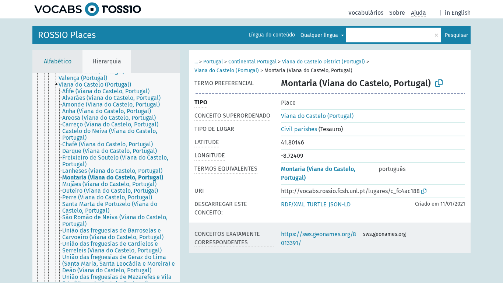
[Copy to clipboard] (439, 83)
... (196, 62)
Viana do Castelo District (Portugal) (323, 62)
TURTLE (317, 204)
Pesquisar (456, 35)
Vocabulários (365, 12)
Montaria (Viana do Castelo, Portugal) (318, 173)
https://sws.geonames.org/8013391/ (318, 239)
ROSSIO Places (67, 35)
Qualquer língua (320, 35)
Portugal (213, 62)
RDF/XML (293, 204)
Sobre (397, 12)
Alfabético (57, 61)
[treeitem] (86, 78)
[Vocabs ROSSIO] (87, 9)
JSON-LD (339, 204)
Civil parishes (299, 129)
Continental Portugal (252, 62)
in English (458, 12)
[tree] (106, 177)
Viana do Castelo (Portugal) (226, 70)
